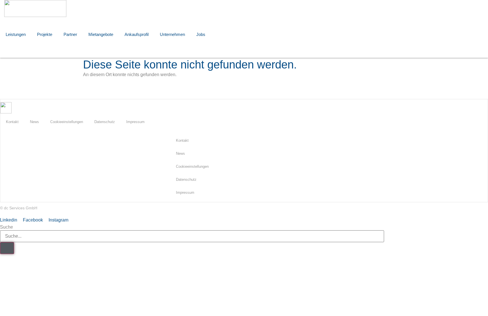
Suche (6, 227)
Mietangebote (100, 34)
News (34, 122)
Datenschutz (104, 122)
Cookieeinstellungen (66, 122)
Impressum (135, 122)
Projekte (44, 34)
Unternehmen (172, 34)
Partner (70, 34)
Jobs (200, 34)
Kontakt (12, 122)
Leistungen (16, 34)
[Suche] (7, 248)
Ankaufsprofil (137, 34)
